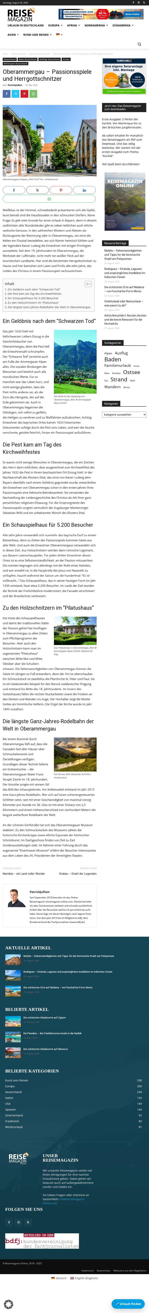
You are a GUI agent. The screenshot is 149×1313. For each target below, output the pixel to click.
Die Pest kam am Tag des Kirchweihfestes (34, 294)
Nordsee (116, 373)
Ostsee (131, 372)
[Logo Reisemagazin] (29, 14)
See (106, 380)
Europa (66, 59)
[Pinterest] (24, 94)
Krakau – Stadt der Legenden (78, 873)
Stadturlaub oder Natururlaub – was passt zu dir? (123, 303)
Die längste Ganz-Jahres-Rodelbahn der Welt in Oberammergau (49, 307)
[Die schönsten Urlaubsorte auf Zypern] (13, 1021)
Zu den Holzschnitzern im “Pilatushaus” (33, 302)
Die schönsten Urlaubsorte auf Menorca (45, 1049)
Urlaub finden (128, 1304)
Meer (106, 373)
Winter (126, 387)
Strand (119, 379)
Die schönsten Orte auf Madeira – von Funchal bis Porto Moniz (124, 289)
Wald (132, 380)
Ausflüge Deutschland (50, 59)
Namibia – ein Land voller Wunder (24, 873)
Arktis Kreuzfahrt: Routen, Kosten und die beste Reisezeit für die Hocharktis (125, 319)
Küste (136, 366)
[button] (139, 44)
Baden (112, 359)
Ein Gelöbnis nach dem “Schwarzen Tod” (34, 289)
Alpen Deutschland (39, 53)
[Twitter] (144, 3)
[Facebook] (133, 3)
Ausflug (121, 353)
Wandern (112, 387)
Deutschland (18, 53)
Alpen (108, 353)
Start (5, 53)
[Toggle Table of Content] (86, 284)
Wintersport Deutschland (15, 63)
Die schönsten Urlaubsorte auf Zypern (44, 1017)
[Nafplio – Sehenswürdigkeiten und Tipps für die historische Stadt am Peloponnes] (13, 959)
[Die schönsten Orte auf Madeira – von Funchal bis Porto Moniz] (13, 991)
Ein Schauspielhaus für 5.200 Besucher (33, 298)
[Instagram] (138, 3)
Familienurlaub (117, 365)
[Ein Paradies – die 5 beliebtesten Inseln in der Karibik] (13, 1037)
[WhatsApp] (33, 94)
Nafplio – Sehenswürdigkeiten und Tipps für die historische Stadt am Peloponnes (123, 254)
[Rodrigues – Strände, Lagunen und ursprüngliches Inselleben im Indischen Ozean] (13, 975)
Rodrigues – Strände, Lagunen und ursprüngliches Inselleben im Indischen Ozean (124, 273)
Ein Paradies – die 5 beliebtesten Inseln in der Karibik (52, 1033)
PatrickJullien (15, 85)
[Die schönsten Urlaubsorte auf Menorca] (13, 1052)
